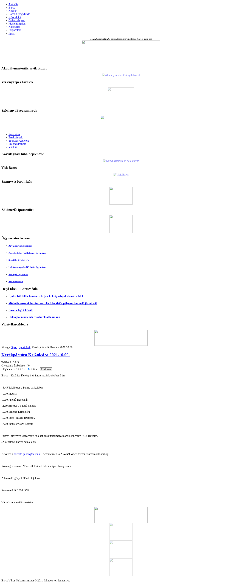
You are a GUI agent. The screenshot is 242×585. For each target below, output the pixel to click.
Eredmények (16, 137)
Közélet (13, 10)
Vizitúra (13, 147)
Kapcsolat (14, 26)
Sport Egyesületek (19, 140)
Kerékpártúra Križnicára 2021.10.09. (35, 354)
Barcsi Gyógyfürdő (19, 13)
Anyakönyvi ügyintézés (20, 245)
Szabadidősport (17, 143)
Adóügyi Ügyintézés (18, 274)
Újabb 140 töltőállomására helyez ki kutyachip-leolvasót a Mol (46, 296)
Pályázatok (15, 29)
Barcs (12, 7)
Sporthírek (14, 134)
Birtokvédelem (16, 281)
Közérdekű (15, 17)
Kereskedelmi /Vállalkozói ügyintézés (27, 253)
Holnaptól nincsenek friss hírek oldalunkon (34, 317)
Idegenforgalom (17, 23)
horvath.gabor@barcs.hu (27, 453)
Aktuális (13, 4)
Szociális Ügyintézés (19, 260)
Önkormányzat (17, 20)
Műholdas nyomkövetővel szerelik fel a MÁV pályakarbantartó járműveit (53, 303)
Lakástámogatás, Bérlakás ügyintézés (27, 267)
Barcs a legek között (21, 310)
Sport (12, 33)
